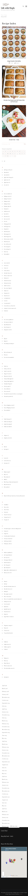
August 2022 (5, 764)
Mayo (6, 474)
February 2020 (5, 826)
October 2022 (5, 759)
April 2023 (4, 741)
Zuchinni (6, 677)
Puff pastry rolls (8, 543)
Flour (5, 354)
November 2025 (6, 697)
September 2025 (6, 703)
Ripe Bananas (7, 567)
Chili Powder (7, 285)
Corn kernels (7, 303)
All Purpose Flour (8, 169)
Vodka (6, 649)
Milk (5, 479)
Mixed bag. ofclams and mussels (11, 482)
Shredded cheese (8, 589)
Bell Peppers (7, 226)
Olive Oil (6, 509)
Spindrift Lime (7, 609)
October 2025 (5, 700)
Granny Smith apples (8, 378)
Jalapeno (6, 435)
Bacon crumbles (8, 193)
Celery (6, 268)
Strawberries (7, 611)
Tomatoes (6, 630)
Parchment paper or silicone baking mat (12, 528)
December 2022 (5, 753)
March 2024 (4, 720)
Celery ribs (6, 270)
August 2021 (5, 800)
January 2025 (5, 712)
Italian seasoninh (8, 426)
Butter (6, 251)
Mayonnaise (7, 477)
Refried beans (7, 562)
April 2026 (4, 685)
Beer (5, 221)
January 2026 (5, 694)
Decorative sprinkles (8, 319)
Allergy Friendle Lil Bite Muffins (14, 61)
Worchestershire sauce (9, 668)
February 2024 (5, 723)
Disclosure (20, 894)
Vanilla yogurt (7, 646)
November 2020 (6, 823)
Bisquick (6, 229)
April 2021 (4, 808)
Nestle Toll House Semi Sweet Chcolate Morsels (14, 495)
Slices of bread (7, 596)
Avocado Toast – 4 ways (14, 139)
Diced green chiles (8, 322)
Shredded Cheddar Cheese (10, 586)
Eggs (5, 341)
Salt (5, 583)
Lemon (6, 458)
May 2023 (4, 738)
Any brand (6, 174)
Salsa (5, 581)
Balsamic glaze (7, 206)
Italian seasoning (8, 421)
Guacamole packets (8, 396)
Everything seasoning (9, 343)
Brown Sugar (7, 249)
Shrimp (6, 591)
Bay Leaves (7, 219)
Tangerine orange (8, 625)
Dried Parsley (7, 327)
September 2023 (6, 732)
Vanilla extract (7, 644)
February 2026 (5, 691)
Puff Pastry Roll (7, 541)
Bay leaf (6, 214)
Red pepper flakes (8, 560)
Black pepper (7, 234)
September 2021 (6, 797)
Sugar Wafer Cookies (9, 616)
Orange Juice (7, 517)
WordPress (17, 894)
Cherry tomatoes (8, 275)
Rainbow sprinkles (8, 552)
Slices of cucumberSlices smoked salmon (12, 599)
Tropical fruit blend (8, 633)
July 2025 (4, 706)
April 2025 (4, 709)
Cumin (6, 310)
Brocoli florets (7, 244)
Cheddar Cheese (8, 273)
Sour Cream (7, 604)
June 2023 (4, 735)
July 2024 (4, 718)
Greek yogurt (7, 386)
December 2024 (5, 715)
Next (25, 144)
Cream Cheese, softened (9, 305)
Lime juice (6, 463)
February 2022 (5, 782)
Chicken (6, 278)
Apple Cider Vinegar (8, 177)
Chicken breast (7, 280)
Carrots (6, 265)
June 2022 (4, 770)
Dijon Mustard (7, 324)
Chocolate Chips (8, 288)
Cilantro (6, 290)
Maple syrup (7, 472)
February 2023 (5, 747)
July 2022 (4, 767)
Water (6, 660)
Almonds (6, 172)
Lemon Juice (7, 460)
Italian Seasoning (8, 424)
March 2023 (4, 744)
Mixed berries (7, 484)
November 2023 (5, 729)
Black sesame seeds (8, 239)
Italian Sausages (7, 419)
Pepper (6, 533)
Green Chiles (7, 388)
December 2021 (5, 788)
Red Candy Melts (8, 555)
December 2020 (5, 820)
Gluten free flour (8, 376)
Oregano (6, 519)
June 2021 (4, 803)
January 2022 (5, 785)
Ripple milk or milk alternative (10, 570)
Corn (5, 300)
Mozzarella (7, 487)
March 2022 (4, 779)
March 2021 (4, 811)
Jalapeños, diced (8, 438)
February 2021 (5, 814)
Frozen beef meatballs (9, 357)
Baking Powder (7, 198)
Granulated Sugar (8, 383)
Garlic (6, 366)
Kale (5, 446)
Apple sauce (7, 179)
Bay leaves (7, 216)
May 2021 (4, 805)
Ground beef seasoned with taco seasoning (13, 393)
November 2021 (5, 791)
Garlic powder (7, 368)
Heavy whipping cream (9, 405)
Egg (5, 338)
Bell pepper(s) (7, 224)
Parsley (6, 531)
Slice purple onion (8, 594)
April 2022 (4, 776)
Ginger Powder (7, 373)
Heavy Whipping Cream (9, 407)
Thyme (6, 628)
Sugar (6, 614)
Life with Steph (8, 8)
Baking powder (7, 196)
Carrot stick (7, 263)
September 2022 (6, 761)
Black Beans (7, 231)
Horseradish (7, 410)
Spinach (6, 606)
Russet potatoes (7, 572)
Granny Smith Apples (8, 381)
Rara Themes (9, 894)
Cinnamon (6, 293)
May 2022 (4, 773)
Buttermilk (6, 254)
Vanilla (6, 641)
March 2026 (4, 688)
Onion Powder (7, 514)
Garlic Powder (7, 371)
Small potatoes (7, 601)
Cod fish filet (7, 298)
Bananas (6, 208)
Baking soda (7, 201)
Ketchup (6, 449)
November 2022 (5, 756)
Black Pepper (7, 236)
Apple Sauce (7, 182)
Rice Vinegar (7, 565)
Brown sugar (7, 246)
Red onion (6, 557)
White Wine (7, 663)
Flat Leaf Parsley (8, 352)
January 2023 (5, 750)
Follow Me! (14, 826)
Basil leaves (7, 211)
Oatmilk (6, 504)
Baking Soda (7, 203)
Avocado (6, 185)
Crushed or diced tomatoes (10, 308)
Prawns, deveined (8, 538)
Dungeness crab (8, 329)
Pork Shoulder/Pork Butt (9, 536)
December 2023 (5, 726)
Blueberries (7, 241)
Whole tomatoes (8, 665)
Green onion (7, 391)
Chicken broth (7, 283)
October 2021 (5, 794)
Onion (6, 512)
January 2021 (5, 817)
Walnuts (6, 658)
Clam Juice (6, 295)
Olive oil (6, 507)
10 (9, 144)
